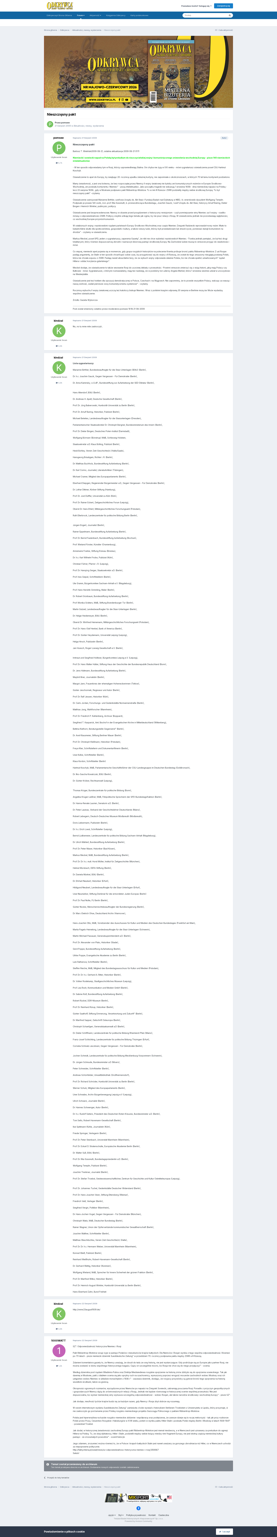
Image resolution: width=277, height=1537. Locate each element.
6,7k (60, 163)
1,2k (60, 1366)
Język (111, 1515)
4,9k (60, 346)
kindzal (58, 320)
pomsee (65, 122)
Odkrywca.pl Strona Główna (59, 15)
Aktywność (95, 15)
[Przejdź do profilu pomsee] (50, 124)
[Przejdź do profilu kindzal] (59, 330)
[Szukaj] (230, 15)
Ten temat (218, 15)
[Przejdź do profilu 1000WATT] (59, 1350)
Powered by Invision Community (138, 1521)
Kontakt (152, 1515)
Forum (80, 15)
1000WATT (58, 1340)
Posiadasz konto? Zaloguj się (195, 6)
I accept (225, 1531)
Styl (120, 1515)
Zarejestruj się (223, 6)
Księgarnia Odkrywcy (115, 15)
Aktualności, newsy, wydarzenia (89, 126)
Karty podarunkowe (139, 15)
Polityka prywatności (136, 1515)
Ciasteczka (163, 1515)
